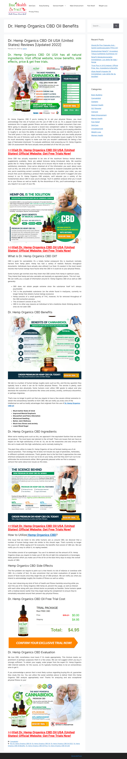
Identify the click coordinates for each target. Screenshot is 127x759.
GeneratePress (76, 756)
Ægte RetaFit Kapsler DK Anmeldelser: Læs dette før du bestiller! (103, 74)
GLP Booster (96, 108)
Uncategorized (97, 129)
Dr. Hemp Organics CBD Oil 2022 (62, 743)
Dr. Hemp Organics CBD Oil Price (37, 746)
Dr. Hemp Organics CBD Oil (41, 743)
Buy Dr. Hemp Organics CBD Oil (20, 743)
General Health (58, 6)
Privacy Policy (34, 12)
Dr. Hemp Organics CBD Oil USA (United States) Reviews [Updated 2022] (40, 42)
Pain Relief (91, 6)
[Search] (116, 26)
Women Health (97, 135)
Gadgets (94, 102)
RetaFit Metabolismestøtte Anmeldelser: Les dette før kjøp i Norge (104, 59)
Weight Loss (103, 6)
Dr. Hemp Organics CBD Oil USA (59, 746)
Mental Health (96, 119)
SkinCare (32, 6)
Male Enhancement (76, 6)
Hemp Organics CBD (41, 535)
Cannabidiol (14, 741)
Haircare (94, 112)
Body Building (44, 6)
